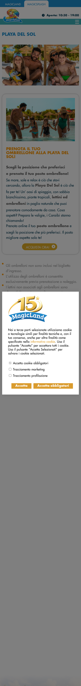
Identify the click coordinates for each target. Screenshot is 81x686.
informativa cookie (42, 341)
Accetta (21, 386)
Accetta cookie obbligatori (30, 362)
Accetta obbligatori (53, 386)
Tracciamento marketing (29, 369)
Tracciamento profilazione (30, 375)
